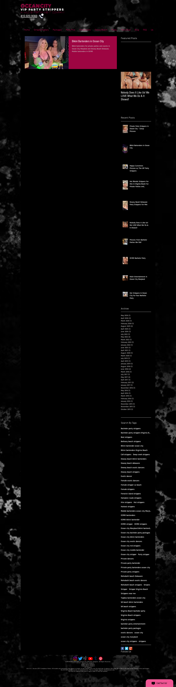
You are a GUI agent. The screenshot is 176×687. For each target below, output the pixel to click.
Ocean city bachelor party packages (135, 532)
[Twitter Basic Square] (126, 648)
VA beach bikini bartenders (132, 602)
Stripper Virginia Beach (138, 589)
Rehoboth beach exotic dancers (134, 580)
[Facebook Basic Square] (122, 648)
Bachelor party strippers (131, 428)
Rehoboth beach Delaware (132, 576)
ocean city (138, 632)
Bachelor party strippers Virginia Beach (136, 432)
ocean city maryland (129, 637)
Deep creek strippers (141, 454)
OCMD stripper (127, 524)
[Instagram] (75, 658)
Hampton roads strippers (131, 498)
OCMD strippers (140, 524)
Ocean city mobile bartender (132, 550)
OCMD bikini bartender (130, 519)
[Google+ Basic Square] (130, 648)
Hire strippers (126, 502)
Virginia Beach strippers (131, 615)
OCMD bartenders (128, 515)
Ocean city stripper (128, 554)
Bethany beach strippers (131, 441)
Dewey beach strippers (130, 472)
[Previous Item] (125, 80)
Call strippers (126, 454)
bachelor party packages (131, 628)
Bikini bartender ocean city (132, 446)
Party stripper (143, 554)
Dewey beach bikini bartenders (133, 459)
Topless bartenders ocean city (133, 598)
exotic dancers (127, 632)
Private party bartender (130, 563)
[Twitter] (80, 658)
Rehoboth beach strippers (131, 584)
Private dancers (127, 558)
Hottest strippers (128, 506)
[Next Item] (146, 80)
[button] (145, 30)
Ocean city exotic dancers (131, 541)
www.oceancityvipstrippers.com (41, 674)
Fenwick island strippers (131, 493)
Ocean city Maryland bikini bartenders (136, 528)
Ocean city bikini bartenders (132, 537)
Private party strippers (130, 571)
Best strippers (126, 437)
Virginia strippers (128, 619)
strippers (142, 641)
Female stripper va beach (131, 485)
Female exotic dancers (130, 480)
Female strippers (127, 489)
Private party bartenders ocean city (135, 567)
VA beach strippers (128, 606)
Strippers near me (128, 593)
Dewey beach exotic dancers (132, 467)
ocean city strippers (129, 641)
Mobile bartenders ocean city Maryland (136, 511)
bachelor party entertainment (133, 624)
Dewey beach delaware (130, 463)
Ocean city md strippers (130, 545)
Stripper (124, 589)
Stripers (147, 584)
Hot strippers (139, 502)
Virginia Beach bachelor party (133, 611)
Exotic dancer (126, 476)
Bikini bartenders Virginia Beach (134, 450)
